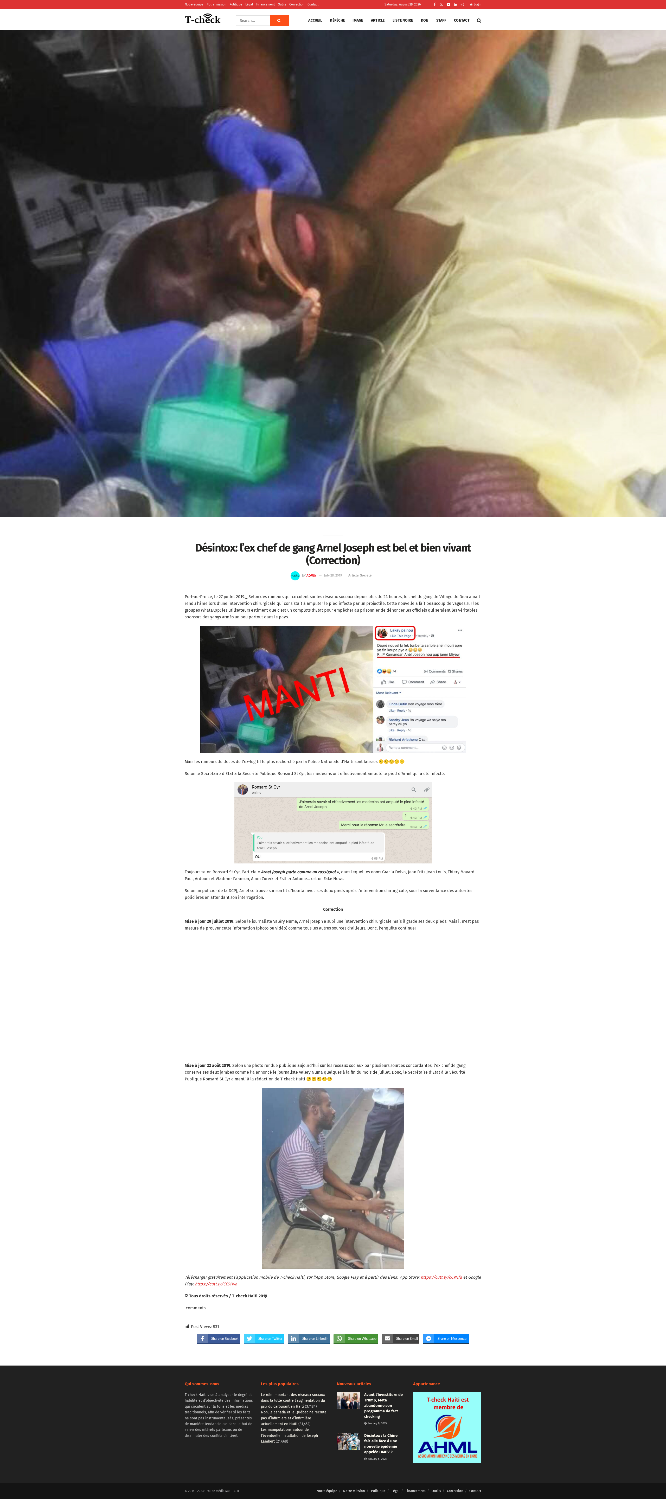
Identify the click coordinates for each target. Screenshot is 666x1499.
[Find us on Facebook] (435, 4)
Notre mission (216, 4)
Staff (441, 20)
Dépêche (337, 20)
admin (311, 575)
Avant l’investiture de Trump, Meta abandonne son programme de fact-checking (383, 1405)
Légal (249, 4)
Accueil (315, 20)
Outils (282, 4)
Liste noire (403, 20)
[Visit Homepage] (203, 20)
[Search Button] (279, 20)
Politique (235, 4)
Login (477, 4)
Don (424, 20)
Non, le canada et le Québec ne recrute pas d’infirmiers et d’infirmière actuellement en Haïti (293, 1418)
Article (378, 20)
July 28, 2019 (333, 575)
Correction (296, 4)
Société (366, 575)
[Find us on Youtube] (448, 4)
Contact (313, 4)
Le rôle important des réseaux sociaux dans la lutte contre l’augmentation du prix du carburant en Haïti (293, 1401)
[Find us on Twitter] (441, 4)
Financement (265, 4)
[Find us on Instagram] (462, 4)
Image (358, 20)
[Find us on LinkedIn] (455, 4)
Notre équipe (194, 4)
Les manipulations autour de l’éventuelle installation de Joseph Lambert (289, 1435)
